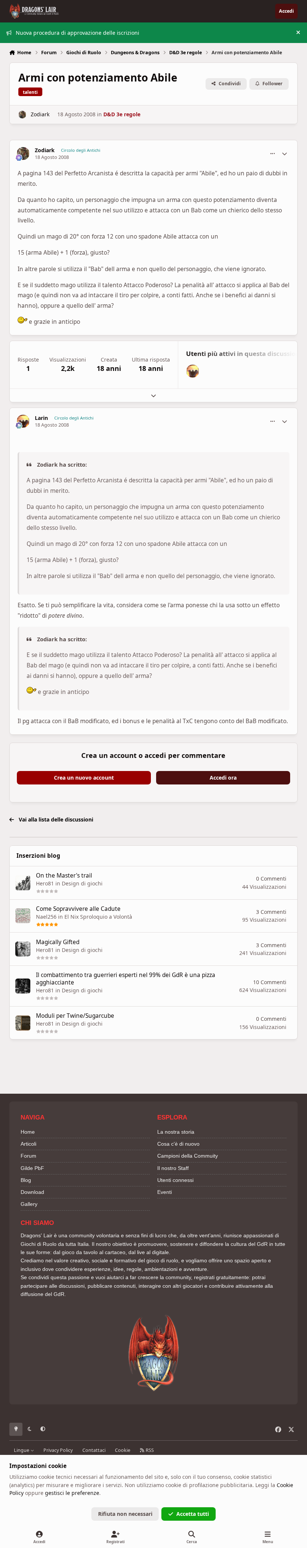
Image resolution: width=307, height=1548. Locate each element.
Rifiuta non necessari (125, 1513)
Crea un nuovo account (84, 777)
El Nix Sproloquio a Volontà (98, 916)
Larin (41, 418)
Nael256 (46, 916)
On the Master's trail (64, 875)
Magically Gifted (57, 942)
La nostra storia (175, 1132)
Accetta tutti (192, 1513)
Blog (26, 1180)
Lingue (22, 1450)
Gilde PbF (32, 1168)
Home (28, 1132)
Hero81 (45, 883)
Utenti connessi (175, 1180)
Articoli (28, 1144)
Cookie (122, 1450)
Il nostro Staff (173, 1168)
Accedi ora (223, 777)
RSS (149, 1450)
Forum (28, 1156)
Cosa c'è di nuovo (178, 1144)
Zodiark (40, 114)
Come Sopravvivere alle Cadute (78, 909)
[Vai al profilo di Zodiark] (22, 115)
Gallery (29, 1204)
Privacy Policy (58, 1450)
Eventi (164, 1192)
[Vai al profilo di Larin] (192, 371)
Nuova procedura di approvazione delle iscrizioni (77, 32)
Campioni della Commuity (187, 1156)
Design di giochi (82, 883)
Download (32, 1192)
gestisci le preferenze (72, 1492)
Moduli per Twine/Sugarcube (75, 1016)
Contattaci (94, 1450)
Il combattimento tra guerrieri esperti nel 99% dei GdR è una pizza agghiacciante (125, 978)
